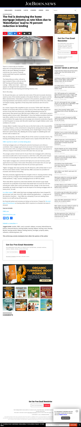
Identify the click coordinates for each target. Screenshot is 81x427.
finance (5, 228)
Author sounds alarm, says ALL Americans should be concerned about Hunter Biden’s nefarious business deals (65, 157)
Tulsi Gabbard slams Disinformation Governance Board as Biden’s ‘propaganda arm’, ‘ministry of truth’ (65, 165)
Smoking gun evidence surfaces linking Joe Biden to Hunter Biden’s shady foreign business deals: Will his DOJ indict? (65, 80)
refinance (5, 232)
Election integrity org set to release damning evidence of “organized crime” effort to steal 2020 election (66, 150)
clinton (26, 10)
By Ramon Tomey (63, 202)
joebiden (40, 10)
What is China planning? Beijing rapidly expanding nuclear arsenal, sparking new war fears (66, 111)
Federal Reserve (46, 226)
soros (47, 10)
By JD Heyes (62, 75)
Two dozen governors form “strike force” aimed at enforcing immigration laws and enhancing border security (65, 215)
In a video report (8, 192)
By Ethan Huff (62, 145)
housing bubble (23, 228)
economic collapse (29, 226)
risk (21, 232)
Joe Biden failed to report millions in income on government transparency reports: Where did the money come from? (66, 186)
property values (43, 230)
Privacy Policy (40, 421)
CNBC (18, 226)
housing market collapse (15, 230)
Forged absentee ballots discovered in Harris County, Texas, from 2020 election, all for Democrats (66, 72)
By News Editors (63, 136)
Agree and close (65, 418)
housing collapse (33, 228)
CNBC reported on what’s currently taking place (17, 142)
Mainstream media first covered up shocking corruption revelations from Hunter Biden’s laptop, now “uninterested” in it (66, 179)
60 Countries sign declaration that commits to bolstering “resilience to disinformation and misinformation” (66, 194)
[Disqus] (28, 337)
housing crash (43, 228)
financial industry (13, 228)
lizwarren (33, 10)
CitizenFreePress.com (9, 214)
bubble (14, 226)
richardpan (18, 10)
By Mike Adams (63, 99)
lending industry (27, 230)
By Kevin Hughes (63, 90)
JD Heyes (14, 30)
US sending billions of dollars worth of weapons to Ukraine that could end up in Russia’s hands (65, 87)
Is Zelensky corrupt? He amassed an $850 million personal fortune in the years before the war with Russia (66, 119)
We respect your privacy (32, 412)
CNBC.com (6, 211)
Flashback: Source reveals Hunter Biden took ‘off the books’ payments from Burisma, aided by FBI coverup (66, 134)
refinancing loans (14, 232)
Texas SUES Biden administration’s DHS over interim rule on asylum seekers (66, 200)
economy (38, 226)
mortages (35, 230)
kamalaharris (8, 10)
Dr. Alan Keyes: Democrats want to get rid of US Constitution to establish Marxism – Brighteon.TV (66, 126)
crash (22, 226)
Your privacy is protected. (11, 256)
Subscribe (73, 425)
